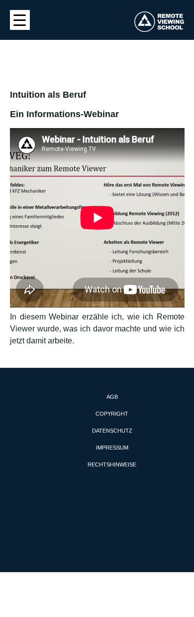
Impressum (112, 448)
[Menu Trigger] (20, 20)
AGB (112, 397)
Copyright (112, 414)
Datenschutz (112, 431)
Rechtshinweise (112, 464)
